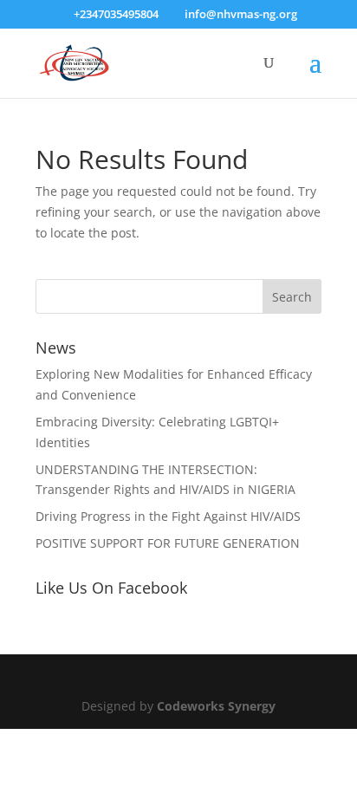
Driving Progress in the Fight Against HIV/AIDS (168, 516)
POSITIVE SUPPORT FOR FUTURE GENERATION (168, 543)
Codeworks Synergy (216, 706)
